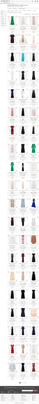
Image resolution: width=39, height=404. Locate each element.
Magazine (12, 396)
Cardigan (3, 23)
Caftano (3, 18)
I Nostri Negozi (13, 397)
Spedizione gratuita (22, 8)
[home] (0, 3)
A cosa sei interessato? (10, 390)
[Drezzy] (6, 1)
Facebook (35, 397)
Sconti (10, 8)
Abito (2, 13)
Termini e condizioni (23, 396)
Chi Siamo (2, 396)
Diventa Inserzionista (3, 397)
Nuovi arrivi (15, 8)
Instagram (35, 396)
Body (2, 16)
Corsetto (3, 25)
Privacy (22, 397)
